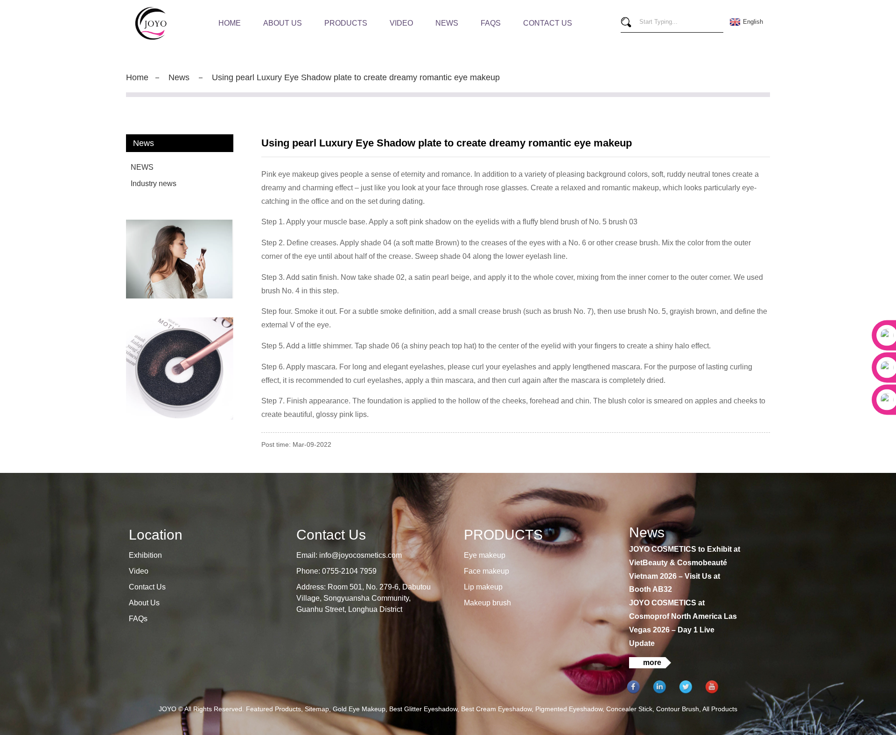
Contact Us (547, 23)
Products (345, 23)
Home (229, 23)
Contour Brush (677, 709)
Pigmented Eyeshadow (568, 709)
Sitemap (317, 709)
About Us (282, 23)
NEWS (142, 167)
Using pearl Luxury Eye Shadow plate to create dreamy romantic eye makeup (356, 77)
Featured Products (273, 709)
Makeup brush (487, 603)
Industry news (153, 183)
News (446, 23)
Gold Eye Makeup (359, 709)
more (652, 662)
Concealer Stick (629, 709)
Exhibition (145, 555)
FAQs (491, 23)
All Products (719, 709)
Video (401, 23)
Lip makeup (483, 587)
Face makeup (486, 571)
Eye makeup (484, 555)
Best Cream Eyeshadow (496, 709)
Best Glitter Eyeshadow (423, 709)
